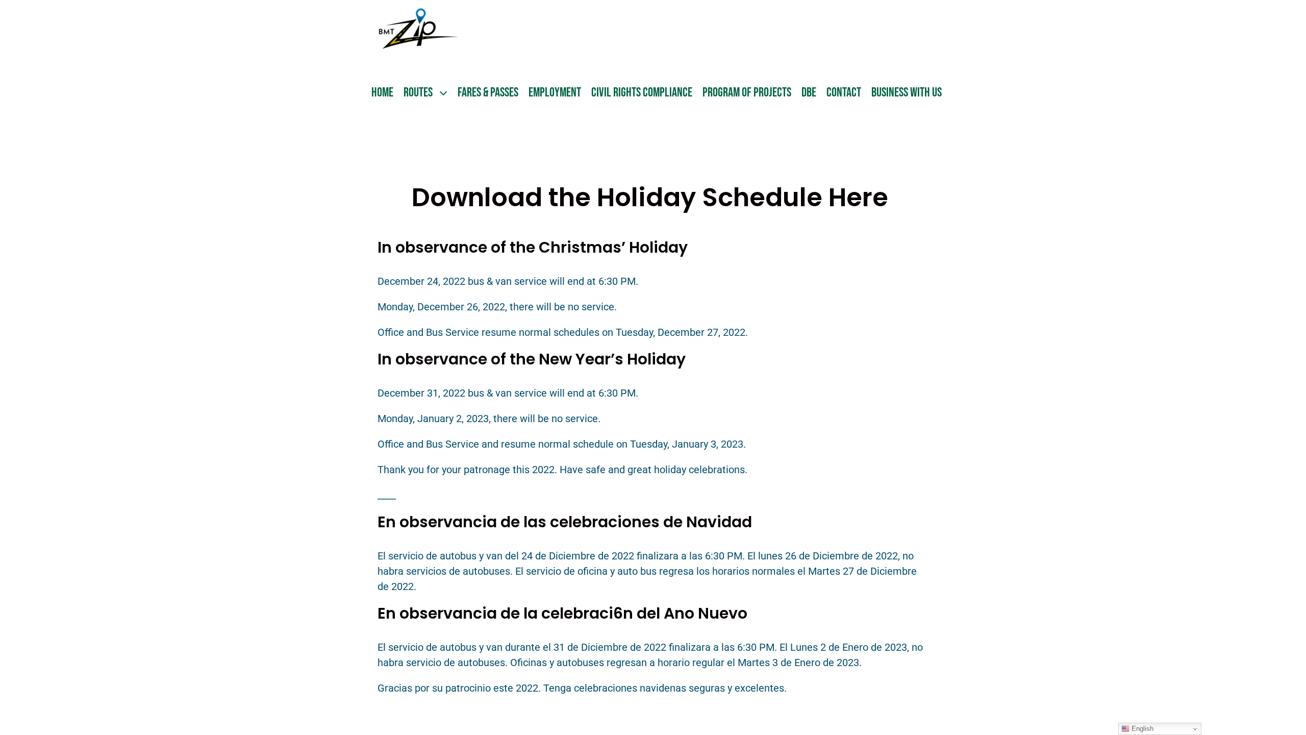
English (1141, 728)
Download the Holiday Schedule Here (653, 197)
